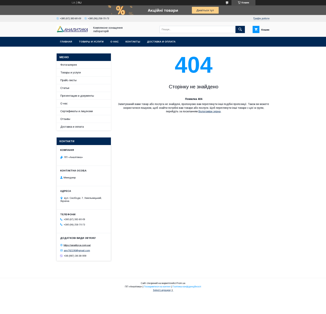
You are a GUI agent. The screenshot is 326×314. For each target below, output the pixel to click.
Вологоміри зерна (209, 111)
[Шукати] (240, 29)
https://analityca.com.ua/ (77, 245)
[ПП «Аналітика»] (73, 31)
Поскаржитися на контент (157, 286)
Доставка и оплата (161, 41)
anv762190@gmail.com (77, 250)
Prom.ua (180, 283)
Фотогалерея (68, 64)
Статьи (64, 87)
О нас (114, 41)
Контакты (132, 41)
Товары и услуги (91, 41)
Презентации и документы (77, 95)
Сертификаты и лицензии (76, 111)
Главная (66, 41)
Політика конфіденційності (186, 286)
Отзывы (65, 118)
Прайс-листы (68, 80)
